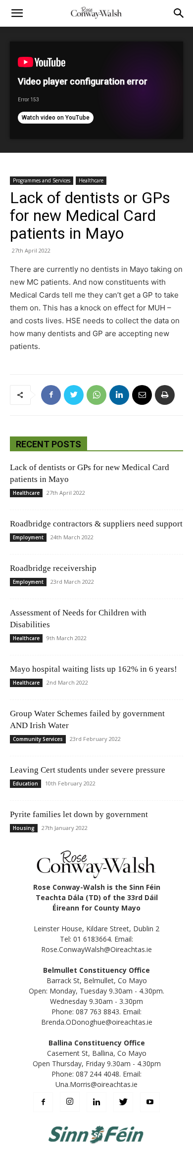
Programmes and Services (41, 180)
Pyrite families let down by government (79, 814)
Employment (28, 537)
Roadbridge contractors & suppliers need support (96, 523)
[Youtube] (150, 1102)
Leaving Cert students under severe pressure (87, 770)
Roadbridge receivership (53, 568)
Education (25, 783)
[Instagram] (70, 1102)
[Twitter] (74, 395)
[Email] (142, 395)
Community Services (38, 739)
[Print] (165, 395)
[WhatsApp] (96, 395)
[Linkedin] (119, 395)
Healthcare (91, 180)
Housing (24, 827)
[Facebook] (51, 395)
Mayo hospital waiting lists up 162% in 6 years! (93, 669)
